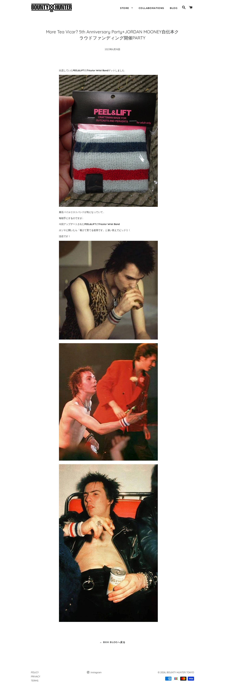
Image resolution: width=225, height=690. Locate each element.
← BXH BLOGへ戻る (112, 642)
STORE (125, 8)
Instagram (96, 672)
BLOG (174, 8)
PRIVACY (35, 676)
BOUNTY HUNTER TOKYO (180, 672)
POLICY (35, 672)
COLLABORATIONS (151, 8)
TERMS (34, 680)
